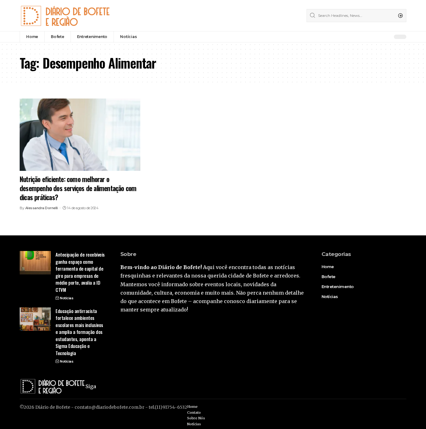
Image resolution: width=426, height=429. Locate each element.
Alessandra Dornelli (41, 208)
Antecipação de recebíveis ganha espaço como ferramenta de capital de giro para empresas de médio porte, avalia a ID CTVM (80, 272)
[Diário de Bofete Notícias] (65, 16)
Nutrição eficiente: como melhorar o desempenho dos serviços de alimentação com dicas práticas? (78, 188)
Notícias (66, 298)
